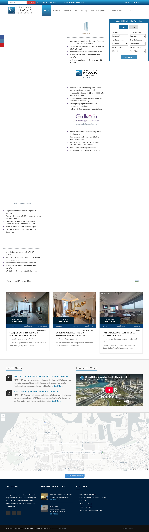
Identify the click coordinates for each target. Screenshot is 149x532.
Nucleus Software (59, 528)
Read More (58, 386)
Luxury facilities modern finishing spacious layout (70, 334)
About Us (57, 10)
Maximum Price (135, 47)
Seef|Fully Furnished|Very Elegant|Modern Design (23, 334)
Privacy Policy (128, 528)
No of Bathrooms (136, 40)
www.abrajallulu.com (22, 203)
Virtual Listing (81, 10)
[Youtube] (2, 45)
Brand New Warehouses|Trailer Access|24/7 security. (57, 509)
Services (68, 10)
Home (46, 10)
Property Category (136, 32)
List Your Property (116, 10)
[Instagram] (2, 41)
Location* (115, 32)
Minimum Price (117, 47)
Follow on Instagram (76, 476)
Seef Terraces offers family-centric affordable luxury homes (41, 376)
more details (28, 306)
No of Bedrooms (118, 40)
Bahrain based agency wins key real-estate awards (36, 391)
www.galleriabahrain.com (86, 124)
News (130, 10)
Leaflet (130, 469)
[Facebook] (2, 37)
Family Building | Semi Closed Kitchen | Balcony (119, 334)
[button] (46, 424)
